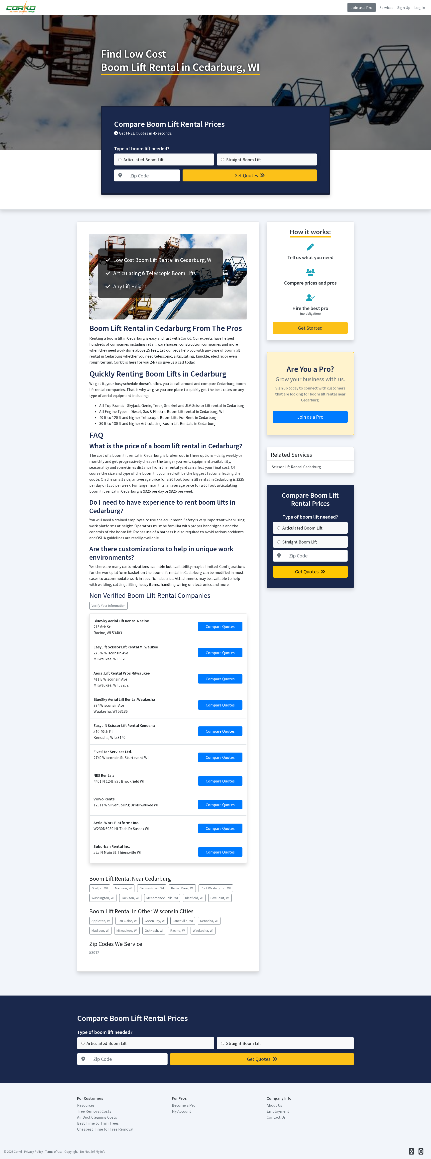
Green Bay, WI (155, 921)
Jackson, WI (130, 898)
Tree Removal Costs (94, 1111)
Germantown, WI (151, 888)
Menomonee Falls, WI (162, 898)
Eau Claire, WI (127, 921)
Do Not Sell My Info (93, 1152)
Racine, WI (178, 930)
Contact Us (276, 1117)
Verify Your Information (108, 605)
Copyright (71, 1152)
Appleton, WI (101, 921)
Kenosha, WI (209, 921)
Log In (419, 7)
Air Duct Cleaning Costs (97, 1117)
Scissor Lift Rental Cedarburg (296, 466)
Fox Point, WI (220, 898)
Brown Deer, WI (182, 888)
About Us (274, 1105)
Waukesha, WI (203, 930)
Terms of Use (53, 1152)
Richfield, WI (194, 898)
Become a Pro (184, 1105)
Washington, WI (103, 898)
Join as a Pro (361, 7)
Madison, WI (100, 930)
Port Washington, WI (216, 888)
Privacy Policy (33, 1152)
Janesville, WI (183, 921)
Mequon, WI (123, 888)
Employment (278, 1111)
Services (386, 7)
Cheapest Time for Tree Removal (105, 1129)
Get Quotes (246, 175)
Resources (86, 1105)
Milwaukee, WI (126, 930)
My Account (181, 1111)
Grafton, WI (100, 888)
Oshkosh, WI (154, 930)
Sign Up (403, 7)
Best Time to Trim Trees (98, 1123)
